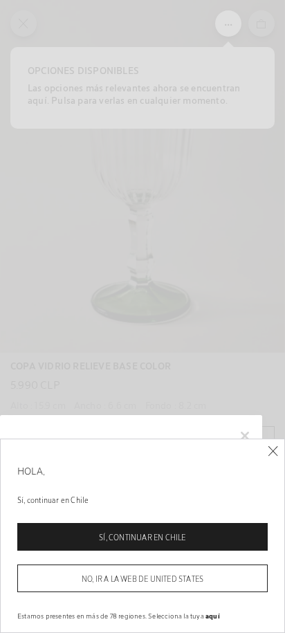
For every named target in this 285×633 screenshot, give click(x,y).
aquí (212, 616)
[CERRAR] (273, 451)
